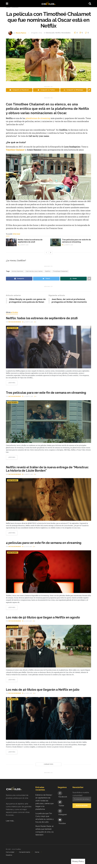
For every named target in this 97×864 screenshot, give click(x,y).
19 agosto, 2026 (23, 244)
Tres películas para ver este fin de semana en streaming (46, 392)
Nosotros (9, 855)
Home (8, 7)
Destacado (15, 7)
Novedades (66, 33)
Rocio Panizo (21, 33)
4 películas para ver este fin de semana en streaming (43, 543)
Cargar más (48, 764)
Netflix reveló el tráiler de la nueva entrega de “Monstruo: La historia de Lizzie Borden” (47, 468)
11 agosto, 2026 (28, 474)
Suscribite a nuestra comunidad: (81, 793)
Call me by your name (34, 271)
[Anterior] (46, 252)
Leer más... (10, 821)
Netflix (58, 33)
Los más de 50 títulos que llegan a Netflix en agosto (43, 617)
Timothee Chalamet (60, 271)
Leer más (11, 383)
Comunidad (10, 852)
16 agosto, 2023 (36, 33)
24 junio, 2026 (27, 693)
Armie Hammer (17, 271)
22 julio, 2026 (27, 621)
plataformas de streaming (38, 118)
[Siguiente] (50, 252)
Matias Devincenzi (15, 322)
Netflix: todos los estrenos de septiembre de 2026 (42, 318)
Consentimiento (24, 852)
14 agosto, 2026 (68, 244)
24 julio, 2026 (27, 546)
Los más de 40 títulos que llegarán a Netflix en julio (42, 689)
